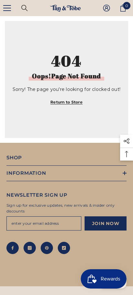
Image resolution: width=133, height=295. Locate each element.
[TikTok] (64, 248)
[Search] (24, 8)
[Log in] (106, 8)
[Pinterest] (47, 248)
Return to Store (66, 102)
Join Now (105, 223)
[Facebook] (12, 248)
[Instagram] (30, 248)
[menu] (7, 8)
